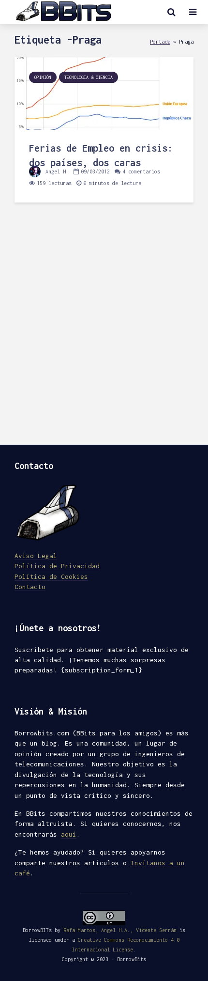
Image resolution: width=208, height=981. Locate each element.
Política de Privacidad (57, 566)
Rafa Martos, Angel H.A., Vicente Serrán (120, 930)
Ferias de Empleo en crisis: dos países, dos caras (101, 155)
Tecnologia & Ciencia (88, 77)
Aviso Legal (36, 556)
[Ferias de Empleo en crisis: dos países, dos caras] (104, 93)
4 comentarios (141, 171)
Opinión (42, 77)
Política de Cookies (51, 576)
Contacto (30, 587)
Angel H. (56, 171)
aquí (68, 834)
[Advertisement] (104, 331)
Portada (160, 41)
